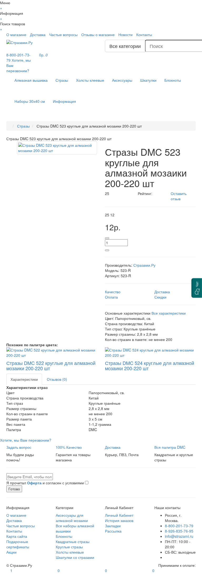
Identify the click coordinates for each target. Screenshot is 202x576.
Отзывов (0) (57, 379)
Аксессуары (122, 80)
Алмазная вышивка (31, 80)
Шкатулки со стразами (75, 557)
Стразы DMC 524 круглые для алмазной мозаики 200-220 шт (149, 365)
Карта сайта (16, 536)
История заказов (119, 520)
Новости (125, 34)
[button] (196, 288)
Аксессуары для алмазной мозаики (72, 517)
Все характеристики (169, 313)
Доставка (38, 34)
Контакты (144, 34)
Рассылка (113, 531)
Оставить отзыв (178, 196)
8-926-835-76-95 (179, 531)
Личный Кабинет (119, 515)
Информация (64, 101)
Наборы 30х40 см (29, 101)
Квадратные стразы (72, 541)
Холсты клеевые (90, 80)
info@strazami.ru (179, 536)
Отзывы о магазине (98, 34)
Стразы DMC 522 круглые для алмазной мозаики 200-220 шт (50, 365)
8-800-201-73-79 (179, 525)
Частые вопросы (63, 34)
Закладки (113, 525)
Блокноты (172, 80)
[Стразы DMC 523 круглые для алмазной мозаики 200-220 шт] (57, 148)
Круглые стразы (69, 546)
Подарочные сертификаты (17, 544)
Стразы (61, 80)
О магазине (16, 34)
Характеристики (24, 379)
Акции (11, 552)
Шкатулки (148, 80)
